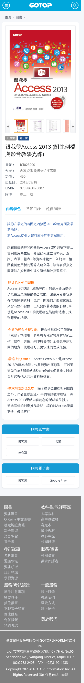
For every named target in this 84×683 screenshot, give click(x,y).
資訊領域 (11, 566)
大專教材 (48, 513)
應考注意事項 (14, 591)
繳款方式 (48, 602)
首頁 (8, 17)
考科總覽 (11, 555)
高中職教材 (49, 519)
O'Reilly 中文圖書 (17, 519)
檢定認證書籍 (14, 525)
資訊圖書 (11, 513)
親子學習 (11, 530)
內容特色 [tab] (13, 208)
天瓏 (58, 441)
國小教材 (48, 530)
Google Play (58, 480)
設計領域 (11, 572)
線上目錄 (48, 591)
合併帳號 (11, 619)
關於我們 (49, 619)
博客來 (22, 441)
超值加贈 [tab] (53, 208)
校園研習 (48, 541)
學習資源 (11, 578)
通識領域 (11, 561)
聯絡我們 (48, 597)
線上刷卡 (48, 608)
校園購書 (48, 555)
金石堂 (22, 452)
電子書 (9, 541)
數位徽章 (11, 602)
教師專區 (48, 536)
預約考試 (11, 625)
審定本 (46, 525)
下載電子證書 (14, 608)
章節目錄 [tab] (33, 208)
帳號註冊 (11, 597)
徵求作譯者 (49, 561)
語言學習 (11, 536)
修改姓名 (11, 614)
